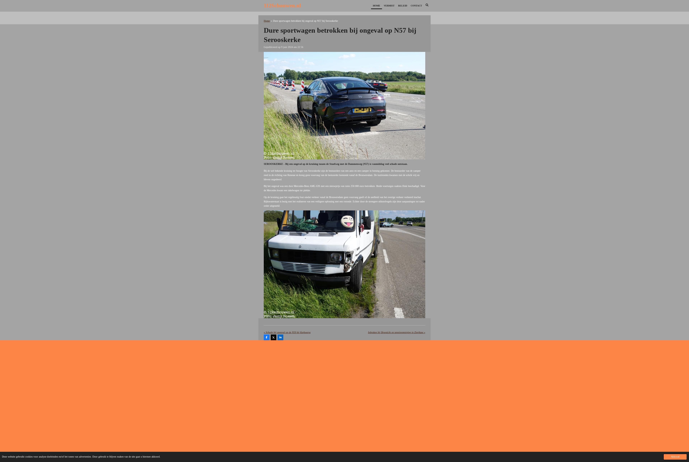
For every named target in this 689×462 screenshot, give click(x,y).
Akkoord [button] (675, 457)
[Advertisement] (344, 372)
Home (267, 21)
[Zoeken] (427, 5)
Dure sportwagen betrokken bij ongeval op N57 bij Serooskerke (305, 21)
